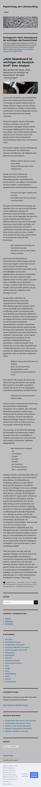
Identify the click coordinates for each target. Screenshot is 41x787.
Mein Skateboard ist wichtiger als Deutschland (17, 584)
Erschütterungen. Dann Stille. (16, 650)
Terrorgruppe (7, 586)
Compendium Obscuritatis (15, 645)
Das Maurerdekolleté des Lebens (17, 647)
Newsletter (9, 624)
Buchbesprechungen (13, 642)
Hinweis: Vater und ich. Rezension (18, 726)
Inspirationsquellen (12, 660)
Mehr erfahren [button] (7, 784)
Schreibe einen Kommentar (25, 586)
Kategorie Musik (17, 51)
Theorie (8, 679)
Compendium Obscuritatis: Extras (18, 723)
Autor (26, 49)
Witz (13, 586)
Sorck (7, 676)
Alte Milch (9, 639)
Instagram (9, 621)
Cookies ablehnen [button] (25, 775)
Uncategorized (10, 682)
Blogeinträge (8, 755)
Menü (6, 12)
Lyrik (7, 666)
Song (31, 45)
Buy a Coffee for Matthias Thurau (15, 705)
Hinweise (8, 658)
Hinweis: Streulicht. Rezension (16, 731)
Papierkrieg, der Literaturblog (20, 6)
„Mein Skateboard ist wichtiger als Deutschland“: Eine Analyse (19, 62)
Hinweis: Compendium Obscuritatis (18, 728)
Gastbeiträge (10, 655)
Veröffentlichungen (10, 760)
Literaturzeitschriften (13, 663)
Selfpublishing (10, 674)
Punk (34, 584)
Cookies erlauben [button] (34, 775)
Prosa (7, 671)
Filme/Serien (10, 653)
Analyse (34, 582)
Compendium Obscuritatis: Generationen (20, 721)
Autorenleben (17, 49)
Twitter (8, 619)
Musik (28, 582)
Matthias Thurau (11, 582)
